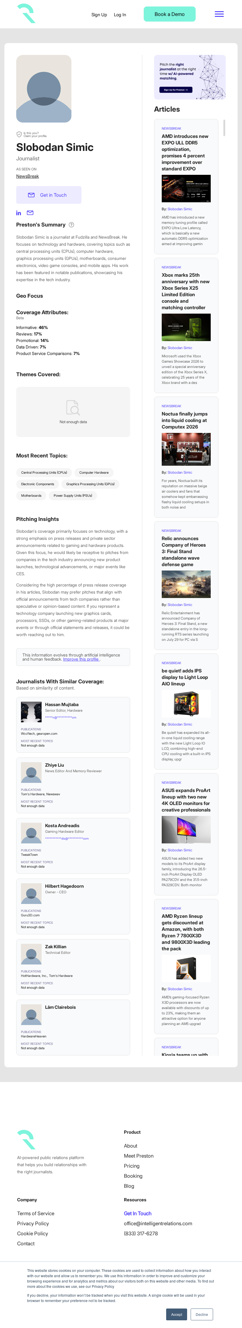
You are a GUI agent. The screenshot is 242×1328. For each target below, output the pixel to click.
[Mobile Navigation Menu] (219, 14)
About (130, 1146)
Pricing (132, 1166)
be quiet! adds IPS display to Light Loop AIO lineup (185, 677)
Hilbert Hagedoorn (64, 886)
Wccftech (28, 733)
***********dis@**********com (67, 838)
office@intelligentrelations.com (158, 1223)
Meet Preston (138, 1156)
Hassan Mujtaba (62, 704)
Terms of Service (35, 1213)
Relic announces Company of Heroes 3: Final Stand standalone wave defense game (184, 551)
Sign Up (99, 14)
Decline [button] (202, 1314)
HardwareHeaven (33, 1036)
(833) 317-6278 (141, 1233)
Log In (120, 14)
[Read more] (186, 188)
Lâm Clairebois (60, 1007)
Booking (133, 1176)
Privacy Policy (33, 1223)
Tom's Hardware (33, 794)
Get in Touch (53, 195)
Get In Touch (137, 1213)
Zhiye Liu (54, 765)
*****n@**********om (60, 717)
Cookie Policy (32, 1233)
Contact (26, 1243)
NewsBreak (27, 176)
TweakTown (29, 855)
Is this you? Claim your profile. (35, 134)
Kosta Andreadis (62, 825)
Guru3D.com (30, 915)
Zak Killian (55, 946)
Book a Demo (170, 14)
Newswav (53, 794)
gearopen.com (47, 733)
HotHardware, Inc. (34, 976)
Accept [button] (176, 1314)
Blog (129, 1186)
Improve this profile (81, 658)
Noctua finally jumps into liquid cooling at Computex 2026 (184, 420)
